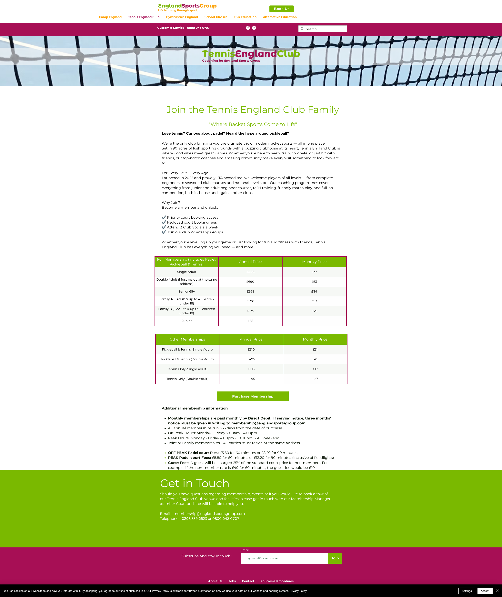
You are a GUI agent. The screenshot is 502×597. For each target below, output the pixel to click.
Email (245, 550)
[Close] (497, 591)
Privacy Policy (298, 591)
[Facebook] (248, 28)
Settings (467, 591)
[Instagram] (254, 28)
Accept (485, 591)
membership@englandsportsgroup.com (268, 423)
